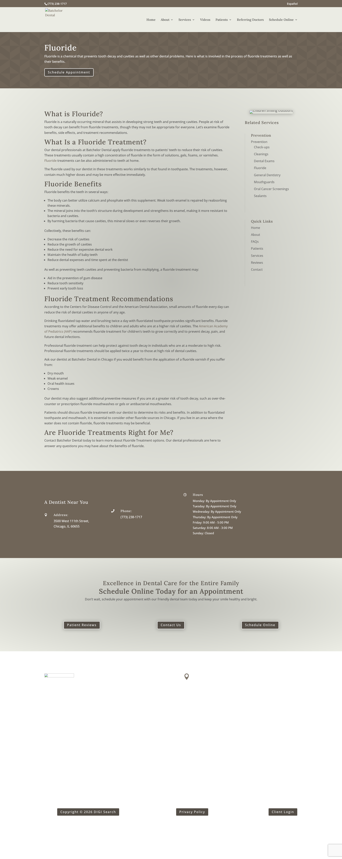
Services (185, 20)
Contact (257, 269)
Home (151, 20)
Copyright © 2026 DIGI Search (88, 812)
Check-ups (262, 147)
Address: (61, 515)
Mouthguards (264, 182)
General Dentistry (267, 175)
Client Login (283, 812)
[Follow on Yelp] (47, 738)
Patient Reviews (82, 625)
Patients (222, 20)
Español (292, 4)
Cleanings (261, 154)
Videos (205, 20)
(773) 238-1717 (57, 4)
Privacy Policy (192, 812)
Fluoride (50, 160)
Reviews (257, 262)
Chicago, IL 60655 (67, 526)
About (165, 20)
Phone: (126, 511)
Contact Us (171, 625)
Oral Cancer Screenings (271, 189)
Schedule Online (281, 20)
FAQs (255, 241)
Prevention (259, 142)
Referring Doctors (250, 20)
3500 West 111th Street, (71, 521)
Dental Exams (264, 161)
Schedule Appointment (69, 72)
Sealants (260, 196)
